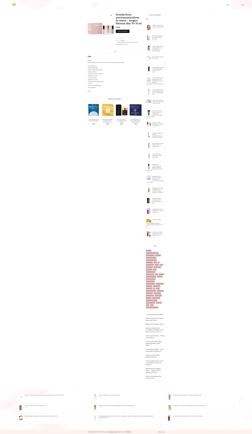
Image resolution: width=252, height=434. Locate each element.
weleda (147, 305)
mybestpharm (149, 286)
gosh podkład (149, 269)
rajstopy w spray (120, 44)
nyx (154, 288)
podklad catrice (160, 290)
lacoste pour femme (150, 281)
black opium (158, 255)
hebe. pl (154, 269)
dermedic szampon (150, 264)
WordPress (128, 432)
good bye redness (157, 267)
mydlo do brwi (149, 288)
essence (161, 264)
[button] (111, 15)
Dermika (123, 40)
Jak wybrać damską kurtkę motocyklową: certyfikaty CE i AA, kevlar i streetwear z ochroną (155, 330)
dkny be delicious (122, 42)
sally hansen (148, 298)
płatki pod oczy (149, 293)
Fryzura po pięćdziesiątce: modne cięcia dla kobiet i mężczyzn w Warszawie (154, 362)
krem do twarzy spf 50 (150, 279)
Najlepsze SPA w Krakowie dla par (155, 324)
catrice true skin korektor (151, 260)
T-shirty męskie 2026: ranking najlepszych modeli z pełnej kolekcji (154, 343)
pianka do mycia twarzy (151, 290)
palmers (157, 288)
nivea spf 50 (135, 42)
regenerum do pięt (150, 295)
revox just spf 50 (158, 295)
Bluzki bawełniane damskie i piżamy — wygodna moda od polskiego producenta (153, 370)
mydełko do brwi (156, 286)
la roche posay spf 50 (150, 283)
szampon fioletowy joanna (151, 300)
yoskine (151, 305)
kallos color (161, 274)
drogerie (157, 264)
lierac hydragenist (159, 283)
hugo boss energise (150, 274)
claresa (155, 262)
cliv (158, 262)
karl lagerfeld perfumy (151, 276)
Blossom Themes (113, 432)
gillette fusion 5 (149, 267)
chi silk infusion (149, 262)
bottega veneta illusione (151, 257)
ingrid (156, 274)
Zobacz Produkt (123, 31)
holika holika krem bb (150, 271)
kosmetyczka (159, 276)
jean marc (129, 42)
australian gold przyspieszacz (152, 253)
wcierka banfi (159, 302)
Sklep (227, 4)
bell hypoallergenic (150, 255)
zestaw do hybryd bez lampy (152, 307)
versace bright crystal (150, 302)
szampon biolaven (156, 298)
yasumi (126, 44)
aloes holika (148, 250)
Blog (243, 4)
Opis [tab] (115, 51)
